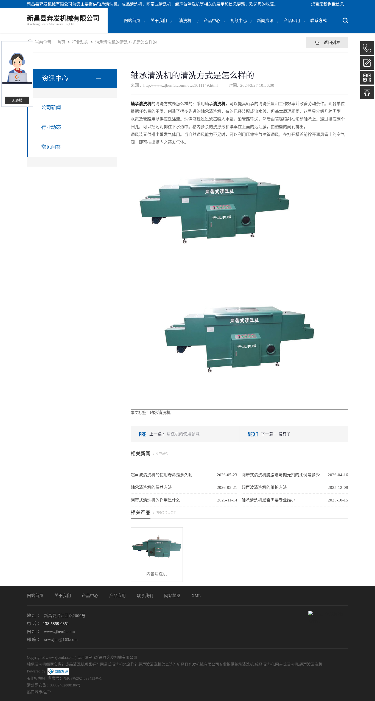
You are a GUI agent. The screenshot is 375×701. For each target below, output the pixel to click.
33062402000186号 (65, 685)
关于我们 (158, 20)
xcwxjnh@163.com (61, 639)
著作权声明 (36, 678)
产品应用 (292, 20)
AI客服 (17, 100)
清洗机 (185, 20)
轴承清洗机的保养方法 (151, 487)
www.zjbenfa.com (59, 631)
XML (196, 595)
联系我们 (145, 595)
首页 (61, 42)
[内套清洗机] (157, 547)
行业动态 (80, 42)
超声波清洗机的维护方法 (264, 487)
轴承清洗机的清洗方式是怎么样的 (126, 42)
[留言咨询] (367, 63)
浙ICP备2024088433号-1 (82, 678)
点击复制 (85, 657)
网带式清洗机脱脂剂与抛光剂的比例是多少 (281, 475)
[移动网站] (367, 78)
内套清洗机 (156, 574)
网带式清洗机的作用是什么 (155, 500)
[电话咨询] (367, 48)
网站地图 (172, 595)
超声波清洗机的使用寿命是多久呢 (161, 475)
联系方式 (318, 20)
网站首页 (132, 20)
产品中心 (212, 20)
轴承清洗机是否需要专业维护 (268, 500)
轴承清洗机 (107, 4)
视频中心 (238, 20)
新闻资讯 (265, 20)
